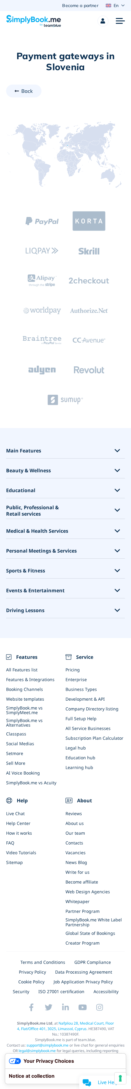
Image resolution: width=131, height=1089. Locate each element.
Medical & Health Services (37, 531)
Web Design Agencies (88, 892)
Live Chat (15, 813)
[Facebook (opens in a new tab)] (31, 1007)
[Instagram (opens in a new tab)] (99, 1007)
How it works (19, 833)
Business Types (81, 689)
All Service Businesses (88, 728)
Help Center (18, 823)
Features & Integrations (30, 679)
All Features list (21, 670)
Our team (75, 833)
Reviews (74, 813)
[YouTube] (82, 1007)
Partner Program (83, 911)
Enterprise (76, 679)
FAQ (10, 843)
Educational (20, 490)
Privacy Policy (32, 972)
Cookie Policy (31, 982)
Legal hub (76, 748)
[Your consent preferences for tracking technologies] (120, 1078)
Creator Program (83, 943)
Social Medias (20, 743)
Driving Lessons (25, 610)
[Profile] (102, 21)
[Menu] (120, 21)
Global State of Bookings (90, 933)
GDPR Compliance (92, 962)
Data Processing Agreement (83, 972)
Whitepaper (78, 901)
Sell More (15, 763)
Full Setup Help (81, 718)
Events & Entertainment (35, 590)
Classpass (16, 734)
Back (27, 91)
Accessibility (106, 991)
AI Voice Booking (23, 773)
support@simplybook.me (48, 1045)
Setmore (14, 753)
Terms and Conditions (42, 962)
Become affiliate (82, 882)
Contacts (74, 843)
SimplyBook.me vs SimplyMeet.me (24, 710)
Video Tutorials (21, 852)
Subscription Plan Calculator (94, 738)
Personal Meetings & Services (41, 551)
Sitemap (14, 862)
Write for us (78, 872)
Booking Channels (24, 689)
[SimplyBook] (33, 21)
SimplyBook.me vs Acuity (31, 783)
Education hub (80, 757)
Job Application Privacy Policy (83, 982)
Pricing (73, 670)
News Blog (76, 862)
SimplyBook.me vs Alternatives (24, 722)
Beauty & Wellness (28, 470)
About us (75, 823)
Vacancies (76, 852)
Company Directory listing (92, 709)
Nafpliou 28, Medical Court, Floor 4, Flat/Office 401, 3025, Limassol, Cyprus (65, 1026)
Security (21, 991)
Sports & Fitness (25, 571)
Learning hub (79, 767)
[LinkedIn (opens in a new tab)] (65, 1007)
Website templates (25, 699)
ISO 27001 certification (61, 991)
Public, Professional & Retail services (32, 510)
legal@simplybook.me (37, 1050)
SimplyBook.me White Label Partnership (94, 922)
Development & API (85, 699)
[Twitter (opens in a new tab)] (48, 1007)
